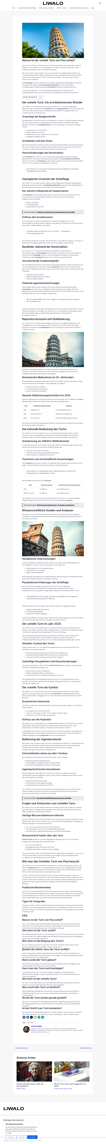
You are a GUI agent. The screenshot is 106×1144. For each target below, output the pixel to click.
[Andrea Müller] (26, 1029)
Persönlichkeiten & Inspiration (79, 8)
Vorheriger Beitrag (20, 1048)
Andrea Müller (36, 1026)
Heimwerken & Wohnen (46, 8)
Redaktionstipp (58, 1088)
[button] (100, 3)
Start (13, 8)
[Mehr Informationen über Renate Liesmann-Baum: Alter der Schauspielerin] (34, 1071)
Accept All (32, 1137)
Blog (92, 8)
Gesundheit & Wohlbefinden (27, 8)
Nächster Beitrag (86, 1048)
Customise (11, 1137)
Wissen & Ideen (62, 8)
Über (24, 1022)
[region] (21, 1131)
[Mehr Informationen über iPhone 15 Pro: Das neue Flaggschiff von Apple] (72, 1071)
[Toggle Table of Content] (39, 97)
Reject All (21, 1137)
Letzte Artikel (30, 1022)
